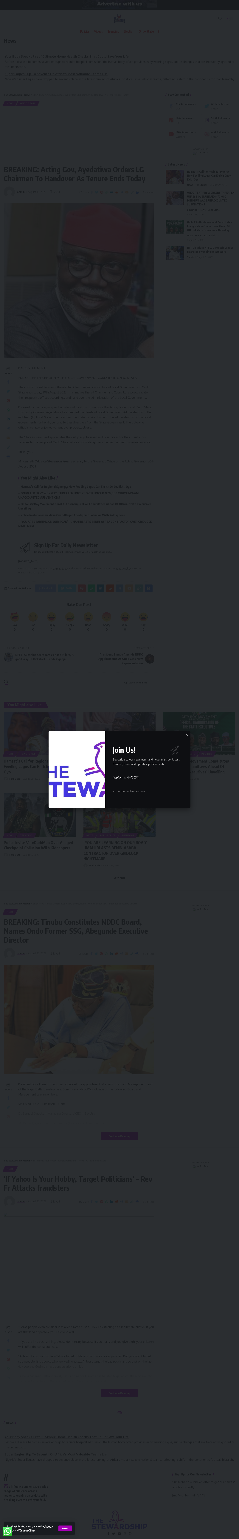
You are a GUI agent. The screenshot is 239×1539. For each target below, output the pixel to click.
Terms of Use (27, 1530)
